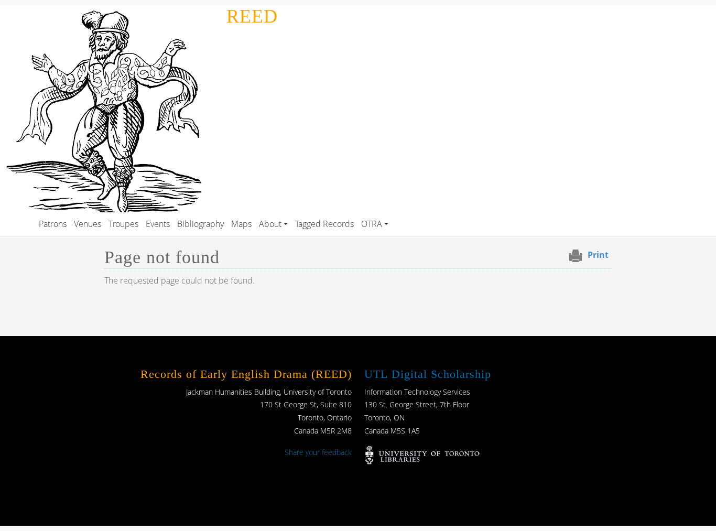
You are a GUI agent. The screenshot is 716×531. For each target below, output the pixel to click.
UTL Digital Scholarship (427, 374)
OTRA (371, 224)
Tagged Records (324, 224)
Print (598, 255)
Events (158, 224)
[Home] (111, 12)
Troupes (123, 224)
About (270, 224)
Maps (241, 224)
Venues (87, 224)
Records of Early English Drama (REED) (246, 374)
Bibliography (200, 224)
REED (252, 16)
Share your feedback (318, 452)
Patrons (53, 224)
